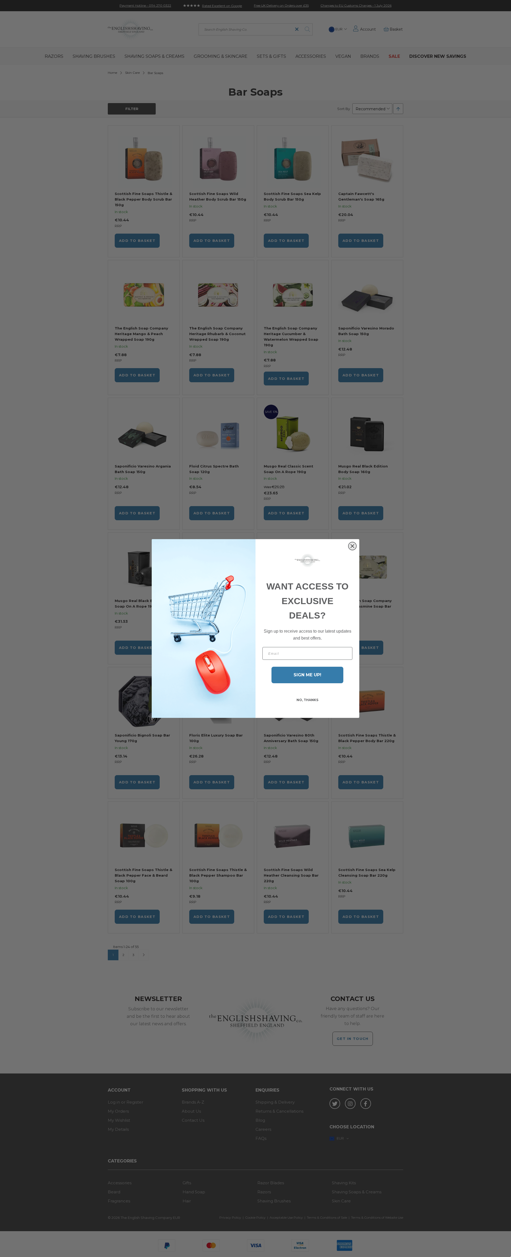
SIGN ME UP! (307, 674)
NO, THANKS (307, 700)
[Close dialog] (352, 546)
